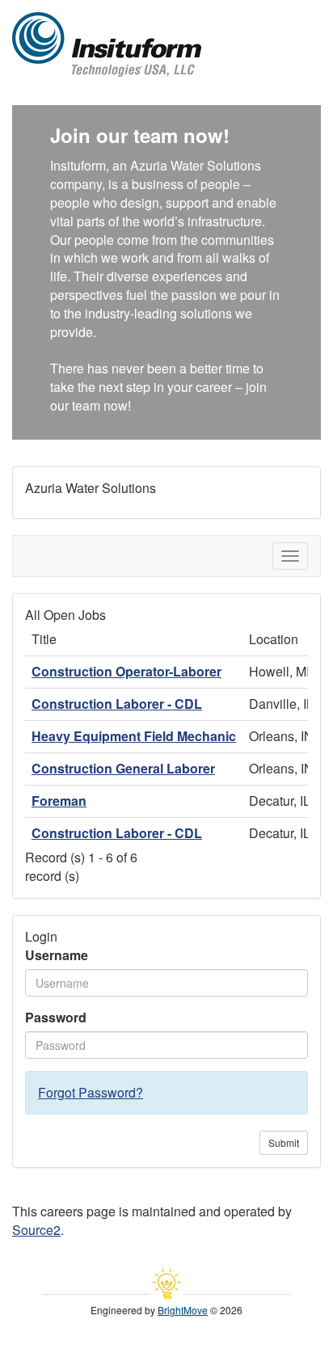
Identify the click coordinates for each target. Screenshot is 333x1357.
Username (56, 955)
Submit (283, 1142)
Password (55, 1017)
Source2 (36, 1229)
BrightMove (183, 1310)
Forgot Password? (90, 1092)
